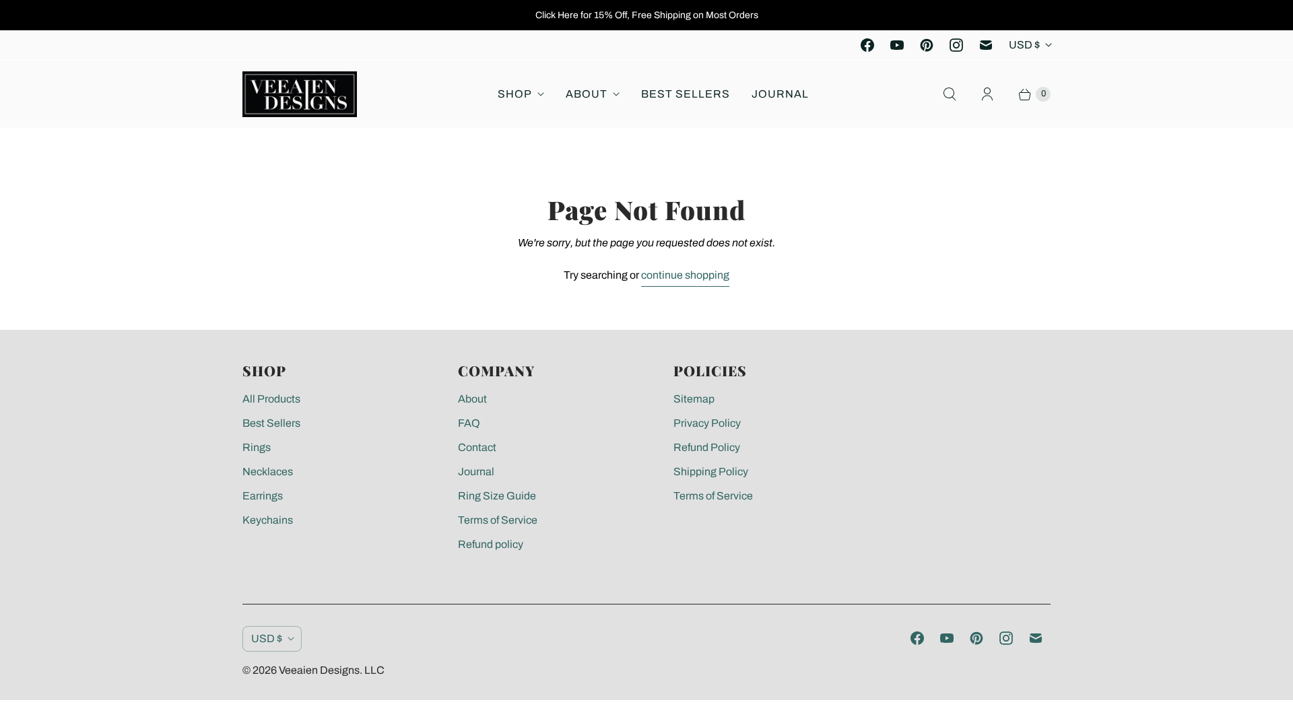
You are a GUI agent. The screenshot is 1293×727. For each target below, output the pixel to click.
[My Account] (987, 94)
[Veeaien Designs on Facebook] (867, 45)
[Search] (949, 94)
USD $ (1024, 44)
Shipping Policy (710, 471)
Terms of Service (497, 520)
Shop (515, 94)
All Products (271, 399)
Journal (780, 94)
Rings (256, 447)
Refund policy (490, 544)
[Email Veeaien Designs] (986, 45)
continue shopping (685, 275)
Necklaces (267, 471)
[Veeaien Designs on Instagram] (956, 45)
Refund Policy (706, 447)
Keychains (267, 520)
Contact (477, 447)
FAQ (469, 423)
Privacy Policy (707, 423)
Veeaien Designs (319, 670)
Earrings (262, 495)
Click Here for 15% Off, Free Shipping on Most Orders (646, 15)
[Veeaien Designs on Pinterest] (926, 45)
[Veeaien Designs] (299, 94)
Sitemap (694, 399)
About (586, 94)
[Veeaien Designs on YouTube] (897, 45)
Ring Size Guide (497, 495)
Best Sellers (685, 94)
